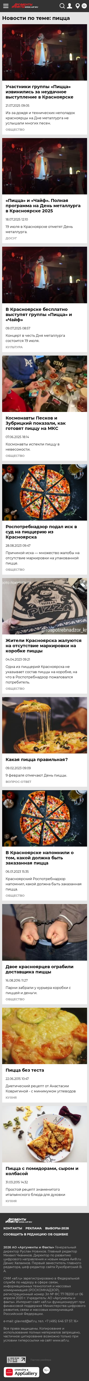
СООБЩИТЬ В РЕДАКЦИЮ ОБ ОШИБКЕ (35, 1234)
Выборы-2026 (57, 1228)
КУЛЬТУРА (14, 347)
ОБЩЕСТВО (15, 129)
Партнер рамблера (40, 1360)
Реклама (33, 1228)
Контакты (12, 1228)
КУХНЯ (11, 1097)
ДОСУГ (11, 238)
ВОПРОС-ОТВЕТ (18, 781)
